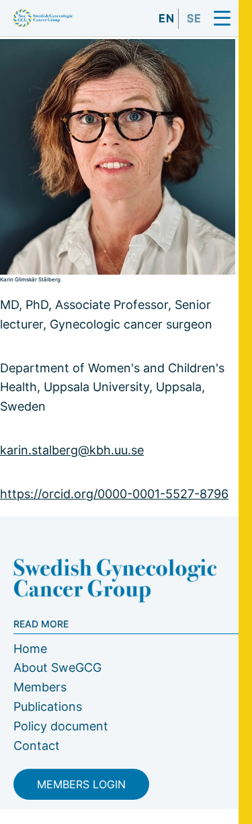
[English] (167, 28)
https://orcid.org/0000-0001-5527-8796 (114, 494)
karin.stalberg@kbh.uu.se (72, 450)
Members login (81, 784)
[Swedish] (194, 28)
